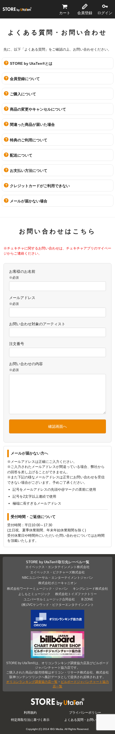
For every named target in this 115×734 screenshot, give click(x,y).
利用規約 (30, 712)
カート (64, 13)
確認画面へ (57, 426)
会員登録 (84, 13)
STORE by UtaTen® (17, 9)
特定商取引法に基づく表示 (30, 719)
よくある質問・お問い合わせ (85, 719)
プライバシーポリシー (85, 712)
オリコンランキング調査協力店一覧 (31, 681)
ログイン (104, 13)
